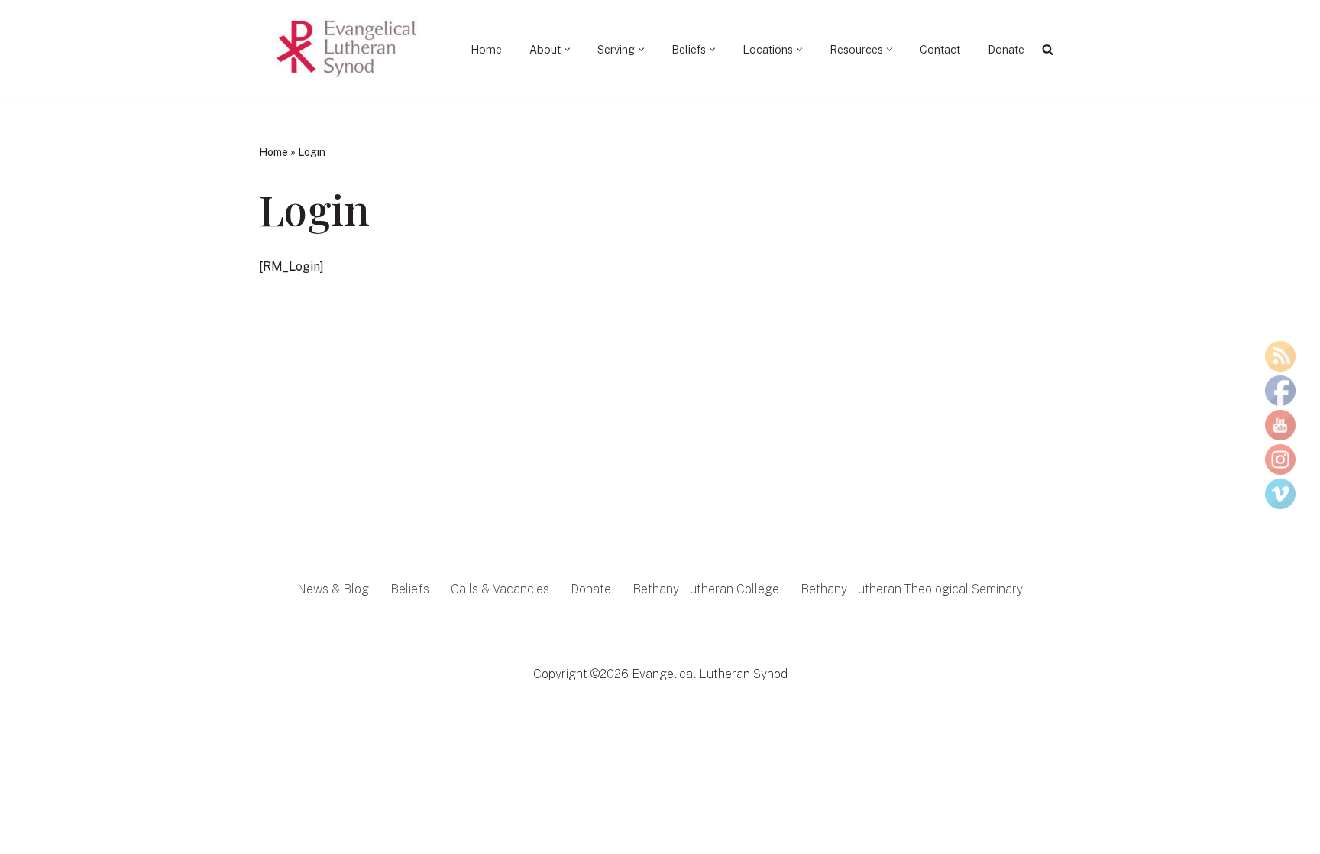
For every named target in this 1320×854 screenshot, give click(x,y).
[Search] (1047, 49)
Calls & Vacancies (500, 589)
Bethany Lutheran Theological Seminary (912, 589)
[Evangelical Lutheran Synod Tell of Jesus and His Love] (347, 49)
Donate (1006, 49)
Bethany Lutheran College (705, 589)
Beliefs (409, 589)
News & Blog (333, 589)
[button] (567, 49)
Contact (940, 49)
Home (486, 49)
